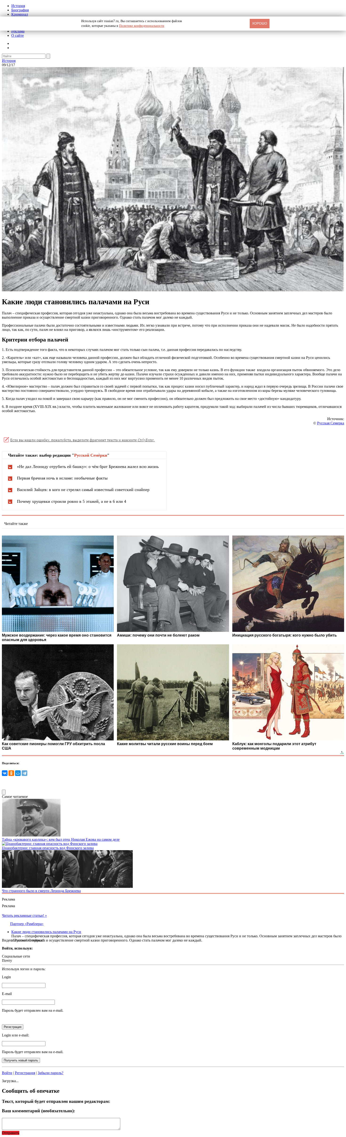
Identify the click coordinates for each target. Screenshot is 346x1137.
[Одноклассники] (11, 773)
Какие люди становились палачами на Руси (46, 932)
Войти (7, 1073)
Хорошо (259, 23)
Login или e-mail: (15, 1035)
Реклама (17, 31)
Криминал (19, 14)
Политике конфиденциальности (141, 26)
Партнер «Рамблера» (27, 924)
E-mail (7, 994)
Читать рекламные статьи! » (24, 916)
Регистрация (25, 1073)
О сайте (17, 35)
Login (6, 977)
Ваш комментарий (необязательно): (38, 1110)
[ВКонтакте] (5, 773)
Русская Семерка (330, 423)
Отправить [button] (10, 1133)
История (18, 6)
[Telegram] (24, 773)
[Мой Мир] (18, 773)
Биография (20, 10)
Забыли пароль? (50, 1073)
